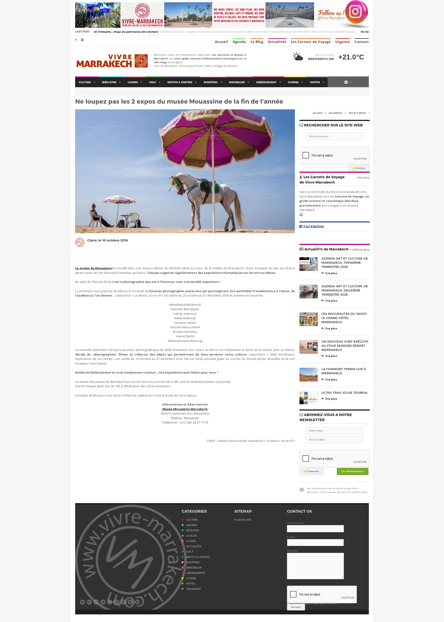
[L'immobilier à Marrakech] (239, 82)
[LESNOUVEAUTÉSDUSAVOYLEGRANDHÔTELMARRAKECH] (344, 318)
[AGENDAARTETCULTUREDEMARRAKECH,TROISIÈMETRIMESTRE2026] (345, 263)
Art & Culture (359, 112)
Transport (193, 589)
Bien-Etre (192, 530)
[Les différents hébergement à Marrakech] (268, 82)
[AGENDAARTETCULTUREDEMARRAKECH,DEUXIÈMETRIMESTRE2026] (345, 290)
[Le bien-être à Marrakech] (111, 82)
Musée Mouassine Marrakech (185, 409)
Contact (362, 41)
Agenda (239, 41)
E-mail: (291, 536)
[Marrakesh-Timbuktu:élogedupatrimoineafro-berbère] (114, 31)
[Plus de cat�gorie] (348, 82)
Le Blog (256, 41)
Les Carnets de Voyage (311, 41)
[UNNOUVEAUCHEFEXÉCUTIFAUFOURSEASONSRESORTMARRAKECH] (345, 345)
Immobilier (194, 567)
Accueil (221, 41)
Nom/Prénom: (295, 523)
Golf (189, 551)
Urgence (342, 41)
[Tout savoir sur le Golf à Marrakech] (155, 82)
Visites (190, 583)
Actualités (277, 41)
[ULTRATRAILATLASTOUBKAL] (344, 392)
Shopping (193, 562)
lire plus (329, 273)
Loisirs (191, 541)
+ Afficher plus (360, 250)
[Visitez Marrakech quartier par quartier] (317, 82)
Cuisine (191, 578)
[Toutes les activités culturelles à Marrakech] (87, 82)
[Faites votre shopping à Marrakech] (212, 82)
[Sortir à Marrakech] (182, 82)
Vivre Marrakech (111, 61)
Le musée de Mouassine (93, 268)
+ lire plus (363, 177)
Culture (192, 519)
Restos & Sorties (198, 557)
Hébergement (195, 573)
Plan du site (242, 519)
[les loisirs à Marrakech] (135, 82)
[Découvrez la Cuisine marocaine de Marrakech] (295, 82)
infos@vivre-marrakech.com (312, 603)
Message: (292, 550)
